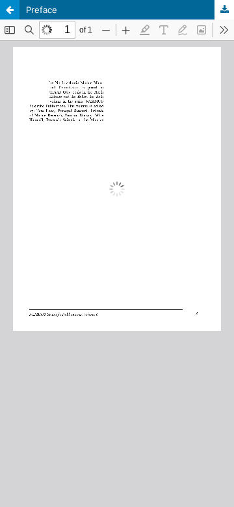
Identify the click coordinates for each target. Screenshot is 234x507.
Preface (41, 10)
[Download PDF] (224, 10)
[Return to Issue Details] (10, 10)
